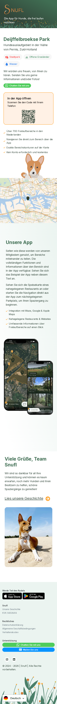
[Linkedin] (14, 659)
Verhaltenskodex (10, 632)
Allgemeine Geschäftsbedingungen (19, 628)
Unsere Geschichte (11, 609)
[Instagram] (7, 659)
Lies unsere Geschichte (24, 498)
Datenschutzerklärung (12, 625)
